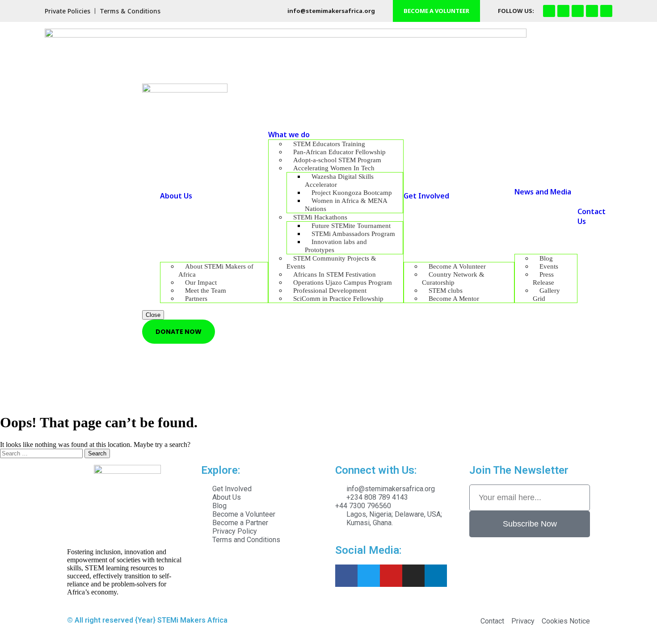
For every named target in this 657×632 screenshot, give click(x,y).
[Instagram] (563, 11)
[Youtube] (592, 11)
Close (153, 315)
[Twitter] (369, 576)
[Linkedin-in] (436, 576)
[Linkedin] (578, 11)
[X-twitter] (606, 11)
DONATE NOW (179, 331)
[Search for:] (42, 453)
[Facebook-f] (549, 11)
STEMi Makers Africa (192, 620)
